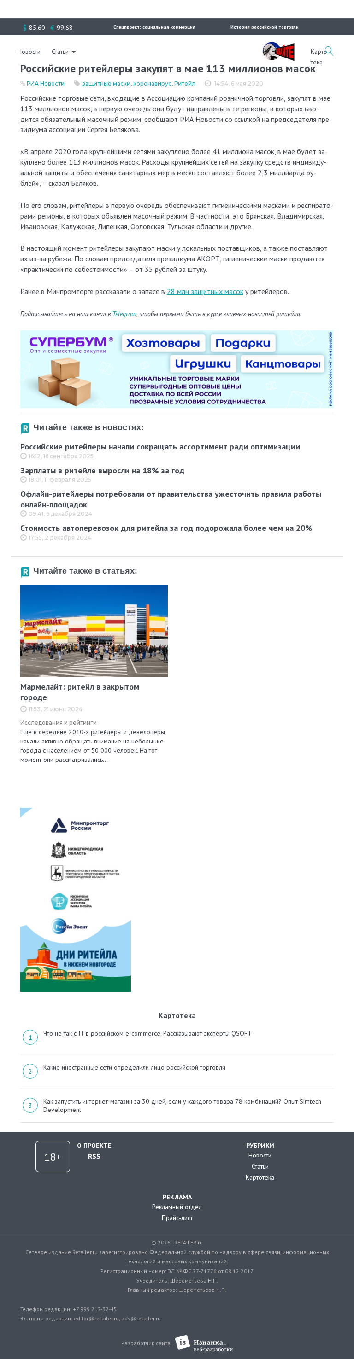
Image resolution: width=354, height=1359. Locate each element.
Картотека (260, 1177)
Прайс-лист (177, 1218)
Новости (29, 51)
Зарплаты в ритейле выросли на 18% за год (102, 470)
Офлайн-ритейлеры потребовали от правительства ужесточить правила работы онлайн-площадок (170, 499)
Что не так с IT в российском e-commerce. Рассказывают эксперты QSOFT (147, 1033)
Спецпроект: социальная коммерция (154, 27)
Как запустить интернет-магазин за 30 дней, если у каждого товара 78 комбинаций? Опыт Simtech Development (182, 1105)
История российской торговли (264, 27)
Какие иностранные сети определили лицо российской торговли (134, 1067)
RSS (94, 1156)
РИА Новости (46, 83)
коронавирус (152, 83)
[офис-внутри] (177, 334)
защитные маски (106, 83)
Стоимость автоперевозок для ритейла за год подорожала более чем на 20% (166, 528)
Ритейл (184, 83)
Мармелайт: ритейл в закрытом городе (79, 692)
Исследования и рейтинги (58, 722)
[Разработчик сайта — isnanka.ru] (204, 1343)
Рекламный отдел (177, 1207)
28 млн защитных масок (205, 291)
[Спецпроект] (278, 46)
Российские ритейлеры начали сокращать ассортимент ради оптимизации (160, 446)
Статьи (60, 51)
